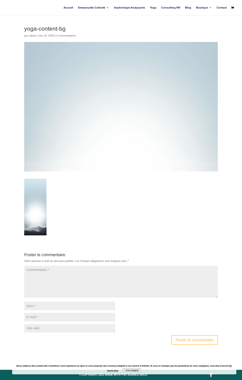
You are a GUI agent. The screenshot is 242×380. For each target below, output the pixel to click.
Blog (188, 7)
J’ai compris (132, 370)
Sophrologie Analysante (129, 7)
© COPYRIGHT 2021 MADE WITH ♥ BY (113, 374)
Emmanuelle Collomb (91, 7)
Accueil (68, 7)
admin (32, 35)
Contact (222, 7)
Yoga (153, 7)
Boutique (202, 7)
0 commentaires (66, 35)
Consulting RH (170, 7)
